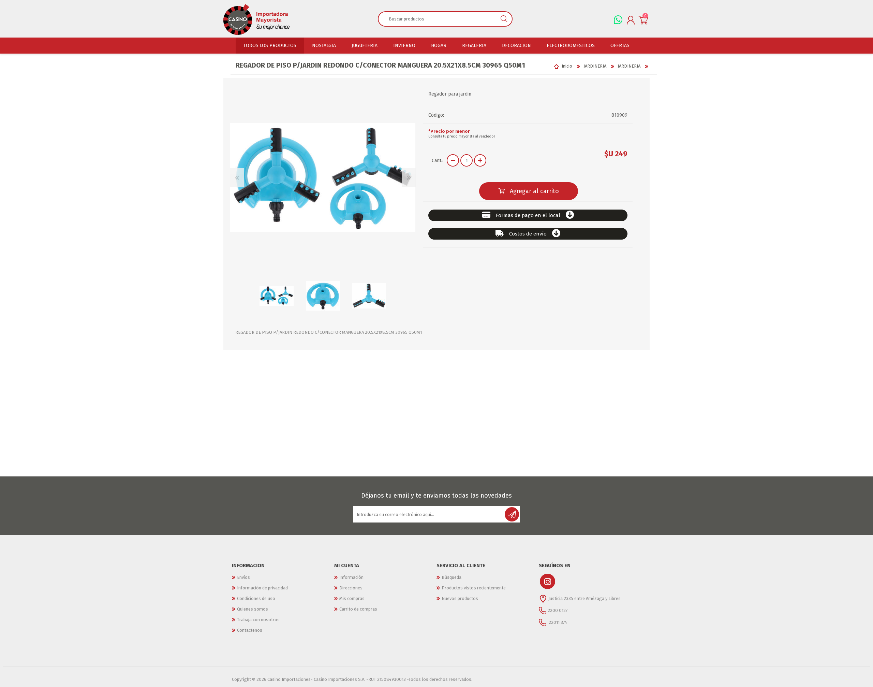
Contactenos (249, 630)
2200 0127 (558, 610)
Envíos (243, 577)
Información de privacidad (262, 587)
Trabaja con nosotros (258, 619)
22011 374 (557, 622)
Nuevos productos (460, 598)
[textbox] (437, 19)
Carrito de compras (358, 609)
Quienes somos (252, 609)
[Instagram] (547, 581)
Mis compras (352, 598)
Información (351, 577)
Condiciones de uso (256, 598)
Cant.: (437, 160)
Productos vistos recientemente (474, 587)
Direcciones (350, 587)
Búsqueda (451, 577)
